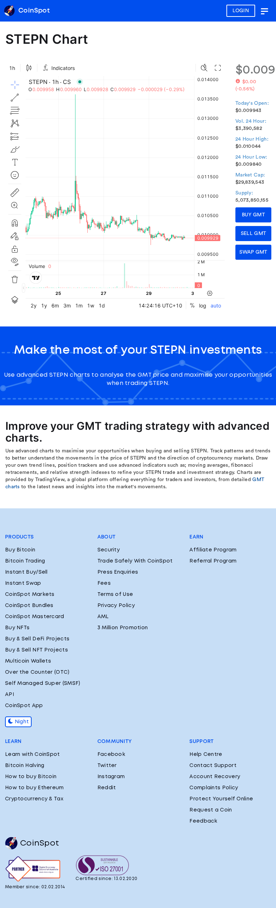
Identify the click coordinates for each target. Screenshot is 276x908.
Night (21, 722)
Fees (104, 583)
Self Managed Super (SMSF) (42, 683)
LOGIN (241, 10)
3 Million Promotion (122, 628)
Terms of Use (115, 594)
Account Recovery (214, 777)
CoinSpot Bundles (29, 605)
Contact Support (212, 765)
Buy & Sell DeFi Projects (37, 639)
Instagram (111, 777)
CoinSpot (39, 843)
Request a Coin (210, 810)
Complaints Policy (213, 788)
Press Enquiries (117, 572)
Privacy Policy (116, 605)
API (9, 694)
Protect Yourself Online (221, 799)
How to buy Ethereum (34, 788)
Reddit (106, 788)
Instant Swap (23, 583)
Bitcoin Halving (25, 765)
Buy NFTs (17, 628)
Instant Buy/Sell (26, 572)
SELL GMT (253, 233)
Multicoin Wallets (28, 661)
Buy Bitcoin (20, 550)
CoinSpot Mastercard (34, 617)
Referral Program (212, 561)
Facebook (111, 754)
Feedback (203, 821)
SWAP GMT (253, 252)
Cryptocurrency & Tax (34, 799)
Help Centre (205, 754)
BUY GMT (253, 214)
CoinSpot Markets (30, 594)
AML (103, 617)
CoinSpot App (24, 706)
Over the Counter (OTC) (37, 672)
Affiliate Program (212, 550)
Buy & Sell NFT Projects (36, 650)
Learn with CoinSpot (32, 754)
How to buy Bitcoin (30, 777)
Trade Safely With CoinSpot (135, 561)
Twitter (107, 765)
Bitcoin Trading (25, 561)
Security (108, 550)
